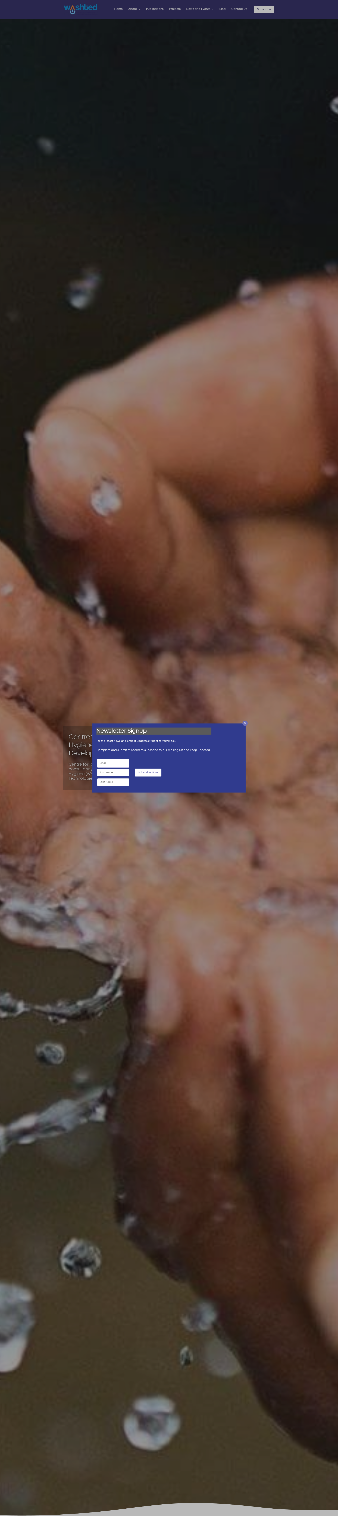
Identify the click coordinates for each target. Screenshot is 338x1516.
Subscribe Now (148, 772)
